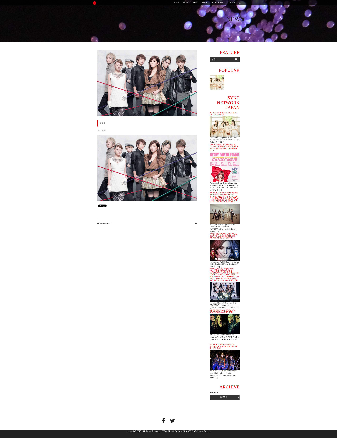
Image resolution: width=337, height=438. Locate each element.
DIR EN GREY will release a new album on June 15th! (222, 311)
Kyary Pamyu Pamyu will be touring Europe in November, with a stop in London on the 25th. (224, 147)
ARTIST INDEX (217, 3)
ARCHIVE (214, 393)
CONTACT (231, 3)
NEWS (204, 3)
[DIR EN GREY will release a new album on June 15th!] (225, 324)
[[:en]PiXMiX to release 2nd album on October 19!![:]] (217, 82)
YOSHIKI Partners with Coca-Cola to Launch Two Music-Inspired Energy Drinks (223, 236)
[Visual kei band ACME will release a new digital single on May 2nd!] (225, 360)
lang (239, 3)
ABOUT (186, 3)
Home (176, 3)
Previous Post (105, 223)
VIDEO (195, 3)
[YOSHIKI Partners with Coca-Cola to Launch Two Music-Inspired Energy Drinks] (225, 250)
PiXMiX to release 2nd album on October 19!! (223, 114)
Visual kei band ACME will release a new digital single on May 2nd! (223, 346)
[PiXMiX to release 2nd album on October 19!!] (225, 126)
